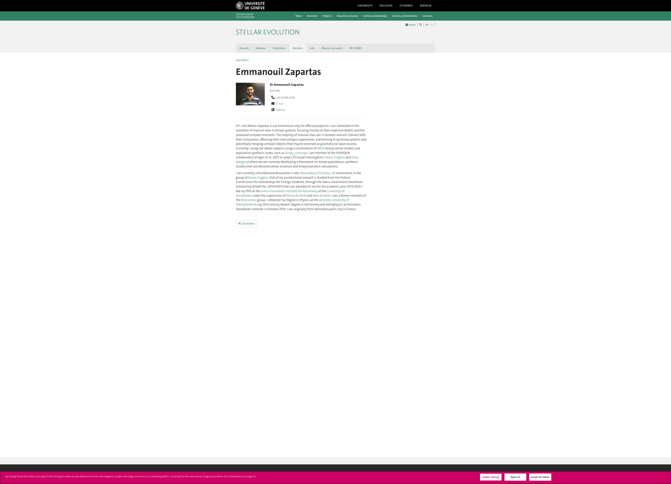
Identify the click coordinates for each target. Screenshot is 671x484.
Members (298, 48)
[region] (335, 477)
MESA (321, 148)
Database (261, 48)
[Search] (420, 25)
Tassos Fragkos (335, 157)
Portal (412, 25)
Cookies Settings (490, 477)
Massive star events (332, 48)
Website (280, 109)
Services (426, 5)
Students (406, 5)
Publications (279, 48)
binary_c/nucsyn (296, 153)
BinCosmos (249, 200)
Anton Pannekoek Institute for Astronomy (289, 191)
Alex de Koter (321, 195)
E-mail (279, 103)
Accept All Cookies (540, 477)
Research (312, 16)
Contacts (427, 16)
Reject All (515, 477)
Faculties (386, 5)
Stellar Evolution (268, 32)
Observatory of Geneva (315, 173)
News (298, 16)
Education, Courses (347, 16)
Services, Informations (404, 16)
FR (426, 25)
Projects (327, 16)
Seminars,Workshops (375, 16)
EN (431, 25)
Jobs (312, 48)
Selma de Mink (296, 195)
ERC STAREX (355, 48)
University (365, 5)
